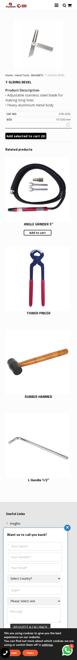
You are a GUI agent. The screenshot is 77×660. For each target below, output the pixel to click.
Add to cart (37, 233)
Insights (15, 523)
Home (9, 75)
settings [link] (47, 645)
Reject (30, 653)
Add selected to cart (25, 136)
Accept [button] (12, 653)
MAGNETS (37, 75)
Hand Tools (22, 75)
